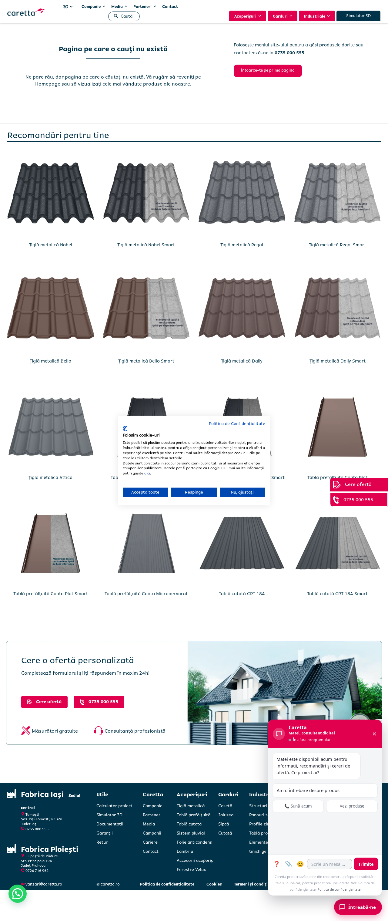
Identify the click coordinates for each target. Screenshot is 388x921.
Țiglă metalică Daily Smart (337, 361)
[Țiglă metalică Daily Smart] (337, 310)
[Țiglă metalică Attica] (50, 426)
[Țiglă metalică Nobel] (50, 194)
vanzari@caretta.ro (43, 884)
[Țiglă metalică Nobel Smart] (146, 194)
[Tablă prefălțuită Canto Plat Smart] (50, 543)
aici (147, 473)
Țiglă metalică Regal (241, 244)
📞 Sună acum (298, 806)
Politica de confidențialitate (338, 889)
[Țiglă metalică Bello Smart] (146, 310)
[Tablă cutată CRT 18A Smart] (337, 543)
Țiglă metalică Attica (50, 477)
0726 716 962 (36, 871)
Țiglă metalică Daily (242, 361)
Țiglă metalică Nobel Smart (146, 244)
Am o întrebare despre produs (308, 790)
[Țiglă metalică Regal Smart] (337, 194)
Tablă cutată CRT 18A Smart (337, 593)
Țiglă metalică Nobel (50, 244)
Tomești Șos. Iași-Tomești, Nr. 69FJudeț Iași (42, 819)
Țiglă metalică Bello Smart (146, 361)
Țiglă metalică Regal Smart (337, 244)
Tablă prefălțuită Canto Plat (337, 477)
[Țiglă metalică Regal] (242, 194)
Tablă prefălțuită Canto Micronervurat (146, 593)
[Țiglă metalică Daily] (242, 310)
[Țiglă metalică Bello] (50, 310)
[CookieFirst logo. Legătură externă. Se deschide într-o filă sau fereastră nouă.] (125, 428)
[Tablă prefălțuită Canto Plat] (337, 426)
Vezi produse (352, 806)
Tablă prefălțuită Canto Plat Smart (50, 593)
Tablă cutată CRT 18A (242, 593)
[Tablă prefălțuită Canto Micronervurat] (146, 543)
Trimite (366, 864)
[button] (122, 16)
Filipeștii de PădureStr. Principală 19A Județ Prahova (39, 861)
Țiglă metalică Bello (50, 361)
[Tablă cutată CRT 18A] (242, 543)
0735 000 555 (36, 829)
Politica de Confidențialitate (237, 423)
